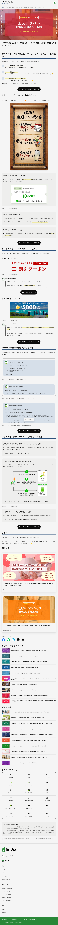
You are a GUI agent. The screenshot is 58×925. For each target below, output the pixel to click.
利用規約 (3, 909)
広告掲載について (15, 919)
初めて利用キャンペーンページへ (28, 342)
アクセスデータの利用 (6, 894)
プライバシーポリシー (6, 891)
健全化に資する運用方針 (7, 888)
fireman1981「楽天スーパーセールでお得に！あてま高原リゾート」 (19, 398)
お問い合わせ (4, 873)
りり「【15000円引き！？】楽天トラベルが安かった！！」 (17, 379)
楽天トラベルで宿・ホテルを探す (28, 89)
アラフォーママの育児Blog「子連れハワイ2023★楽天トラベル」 (19, 425)
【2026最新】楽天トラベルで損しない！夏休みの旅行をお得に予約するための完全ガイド (25, 7)
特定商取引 (4, 912)
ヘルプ (3, 869)
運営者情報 (4, 919)
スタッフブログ (9, 856)
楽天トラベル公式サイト (12, 208)
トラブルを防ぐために (6, 900)
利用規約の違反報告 (6, 879)
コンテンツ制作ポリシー (29, 919)
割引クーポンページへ (28, 292)
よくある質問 (4, 876)
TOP (3, 7)
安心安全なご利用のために (7, 897)
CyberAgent (8, 861)
